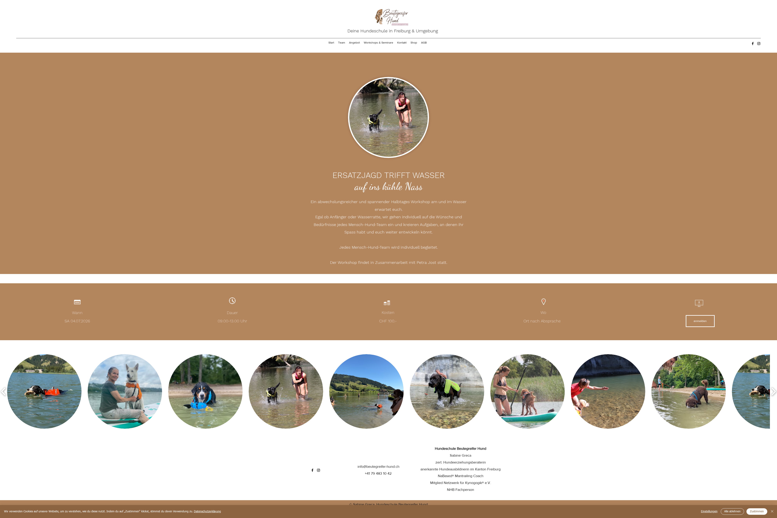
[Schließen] (772, 511)
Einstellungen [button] (709, 511)
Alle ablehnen (732, 511)
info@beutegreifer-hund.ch (378, 467)
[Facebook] (753, 44)
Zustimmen (757, 511)
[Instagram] (759, 44)
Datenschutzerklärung (207, 511)
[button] (44, 391)
